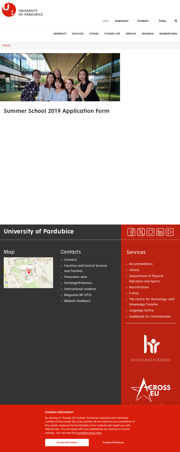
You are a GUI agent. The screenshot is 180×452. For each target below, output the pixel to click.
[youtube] (169, 232)
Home (7, 45)
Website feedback (77, 301)
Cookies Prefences (113, 442)
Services (131, 33)
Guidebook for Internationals (150, 316)
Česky (162, 20)
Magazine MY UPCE (78, 295)
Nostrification (139, 287)
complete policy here (89, 432)
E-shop (134, 293)
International (168, 33)
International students (80, 289)
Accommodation (141, 264)
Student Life (112, 33)
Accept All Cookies (67, 442)
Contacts (70, 259)
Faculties (78, 33)
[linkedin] (160, 232)
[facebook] (131, 232)
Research (148, 33)
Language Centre (141, 310)
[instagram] (150, 232)
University (60, 33)
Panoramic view (75, 277)
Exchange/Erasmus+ (78, 283)
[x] (141, 232)
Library (134, 270)
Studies (94, 33)
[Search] (176, 21)
